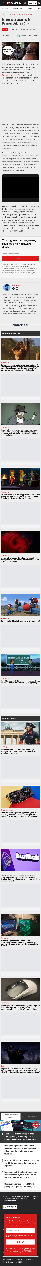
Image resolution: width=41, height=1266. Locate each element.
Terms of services (27, 264)
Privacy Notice (29, 266)
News (5, 29)
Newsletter (35, 35)
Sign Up (20, 1242)
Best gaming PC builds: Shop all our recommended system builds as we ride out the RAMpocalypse (20, 1175)
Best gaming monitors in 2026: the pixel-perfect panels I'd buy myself (19, 1185)
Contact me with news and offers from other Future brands (21, 1236)
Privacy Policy (28, 1250)
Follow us (23, 35)
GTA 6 (30, 8)
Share (7, 35)
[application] (20, 187)
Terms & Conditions (18, 1251)
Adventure (13, 14)
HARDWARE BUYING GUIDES (11, 1116)
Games (5, 14)
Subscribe (32, 3)
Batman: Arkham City (26, 14)
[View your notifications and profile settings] (20, 3)
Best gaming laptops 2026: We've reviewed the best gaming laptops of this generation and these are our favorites (20, 1150)
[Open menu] (3, 3)
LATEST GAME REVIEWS (30, 1116)
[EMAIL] (17, 288)
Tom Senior (15, 29)
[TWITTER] (14, 288)
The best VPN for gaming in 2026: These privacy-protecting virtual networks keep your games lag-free (20, 1136)
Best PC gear (17, 8)
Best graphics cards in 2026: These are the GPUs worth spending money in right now (21, 1163)
